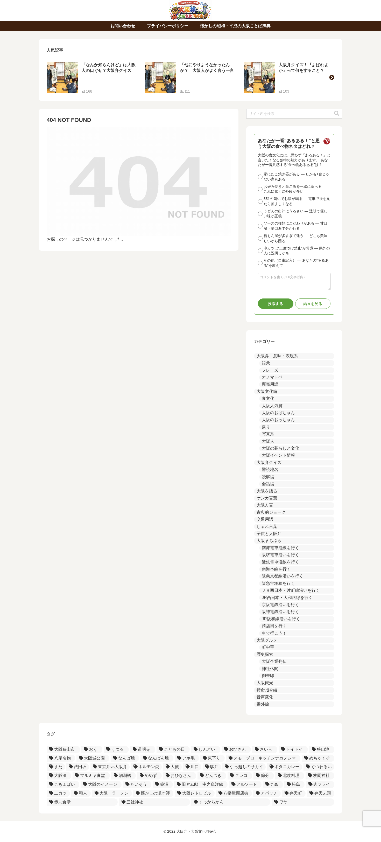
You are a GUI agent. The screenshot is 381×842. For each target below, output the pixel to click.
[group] (92, 77)
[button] (331, 77)
